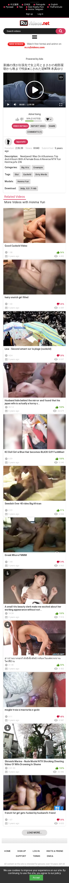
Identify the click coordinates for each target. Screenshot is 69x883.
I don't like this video (21, 119)
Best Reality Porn (36, 7)
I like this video (17, 119)
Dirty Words (41, 174)
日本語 (27, 4)
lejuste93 (20, 142)
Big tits (25, 167)
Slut (17, 174)
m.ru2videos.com (34, 47)
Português (40, 4)
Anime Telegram (35, 9)
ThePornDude (56, 7)
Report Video (38, 126)
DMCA (50, 856)
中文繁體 (14, 4)
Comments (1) (34, 132)
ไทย (21, 7)
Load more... (34, 832)
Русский (9, 7)
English (54, 4)
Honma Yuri (23, 181)
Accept (36, 877)
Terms (36, 856)
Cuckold (27, 174)
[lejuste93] (8, 142)
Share (52, 126)
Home (7, 851)
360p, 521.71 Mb (28, 188)
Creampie (38, 167)
